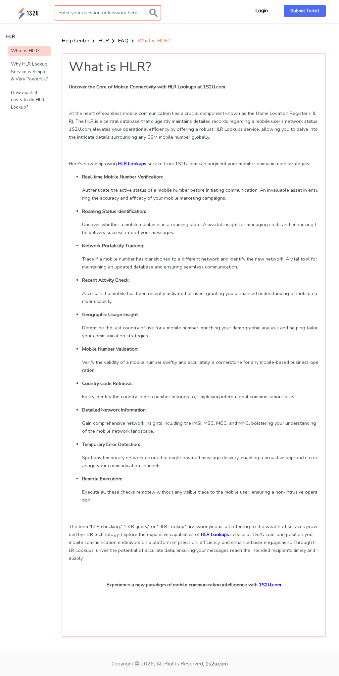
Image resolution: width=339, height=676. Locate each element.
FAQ (124, 40)
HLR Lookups (132, 163)
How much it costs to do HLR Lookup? (27, 100)
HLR (104, 40)
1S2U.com (270, 584)
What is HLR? (25, 51)
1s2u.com (216, 663)
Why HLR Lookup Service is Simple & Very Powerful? (29, 71)
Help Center (76, 40)
